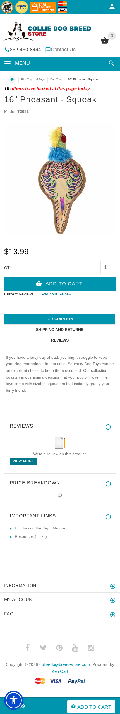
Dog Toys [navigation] (56, 79)
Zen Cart (60, 671)
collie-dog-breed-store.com (64, 664)
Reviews (60, 340)
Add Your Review (56, 294)
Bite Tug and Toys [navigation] (33, 79)
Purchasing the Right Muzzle (40, 528)
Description (60, 319)
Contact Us (63, 49)
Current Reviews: (19, 294)
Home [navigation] (12, 79)
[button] (110, 63)
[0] (105, 43)
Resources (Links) (31, 536)
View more (23, 461)
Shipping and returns (59, 329)
